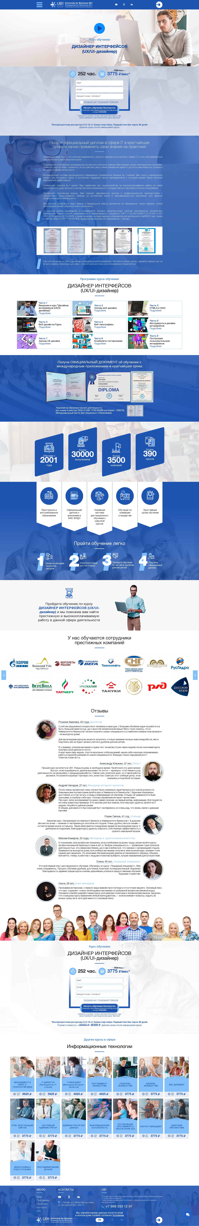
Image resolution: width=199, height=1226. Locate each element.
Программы (43, 1200)
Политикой (103, 102)
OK (99, 1220)
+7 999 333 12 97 (119, 1206)
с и (101, 102)
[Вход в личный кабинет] (159, 5)
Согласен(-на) (90, 102)
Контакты (42, 1208)
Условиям (118, 1215)
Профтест (42, 1204)
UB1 (39, 1211)
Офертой (114, 102)
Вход (39, 1197)
